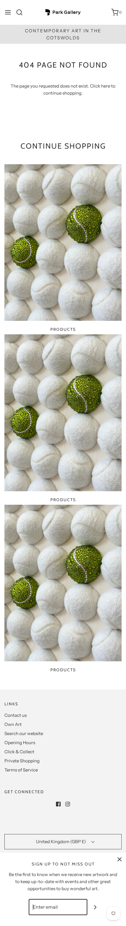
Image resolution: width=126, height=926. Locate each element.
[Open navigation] (8, 12)
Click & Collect (19, 751)
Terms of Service (21, 770)
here (105, 86)
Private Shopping (22, 761)
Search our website (23, 733)
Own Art (13, 724)
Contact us (15, 715)
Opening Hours (19, 742)
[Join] (95, 907)
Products (63, 329)
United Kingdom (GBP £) (61, 841)
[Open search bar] (21, 12)
